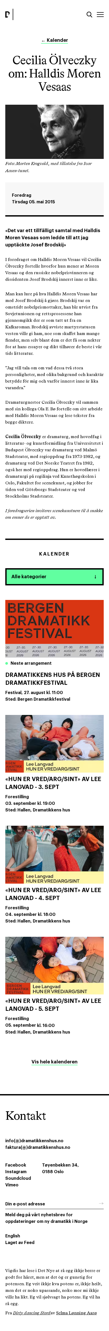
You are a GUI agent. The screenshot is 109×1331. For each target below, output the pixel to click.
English (12, 1236)
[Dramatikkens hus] (28, 14)
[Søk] (89, 14)
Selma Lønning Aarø (76, 1313)
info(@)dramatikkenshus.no (34, 1141)
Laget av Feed (19, 1243)
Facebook (15, 1165)
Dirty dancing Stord (32, 1313)
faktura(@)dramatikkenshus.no (37, 1147)
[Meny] (100, 14)
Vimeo (12, 1185)
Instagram (15, 1172)
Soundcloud (18, 1178)
